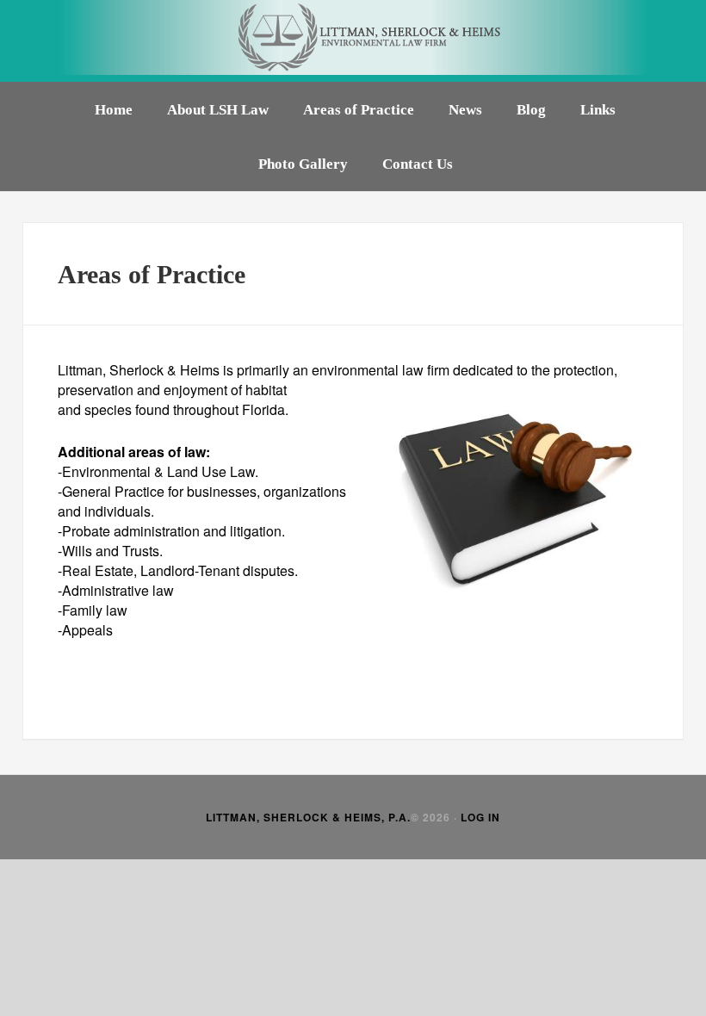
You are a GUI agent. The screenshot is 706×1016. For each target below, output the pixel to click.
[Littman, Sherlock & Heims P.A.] (353, 41)
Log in (480, 817)
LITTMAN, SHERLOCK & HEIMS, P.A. (308, 817)
